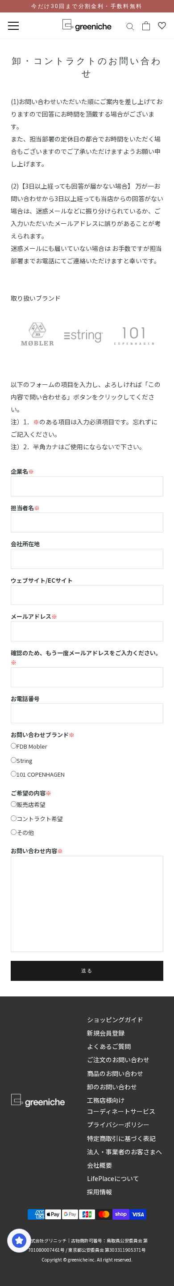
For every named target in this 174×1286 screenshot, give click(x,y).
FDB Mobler (32, 746)
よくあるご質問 (109, 1046)
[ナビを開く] (13, 26)
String (25, 760)
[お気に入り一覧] (162, 26)
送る (87, 971)
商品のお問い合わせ (115, 1073)
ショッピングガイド (115, 1019)
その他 (25, 832)
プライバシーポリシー (118, 1124)
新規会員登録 (105, 1032)
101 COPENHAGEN (41, 774)
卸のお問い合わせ (112, 1086)
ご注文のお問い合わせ (118, 1059)
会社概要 (99, 1165)
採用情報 (99, 1191)
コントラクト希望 (40, 818)
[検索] (130, 26)
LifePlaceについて (113, 1178)
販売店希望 (31, 804)
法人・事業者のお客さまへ (124, 1151)
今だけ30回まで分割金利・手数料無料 (86, 6)
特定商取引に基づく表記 (121, 1138)
